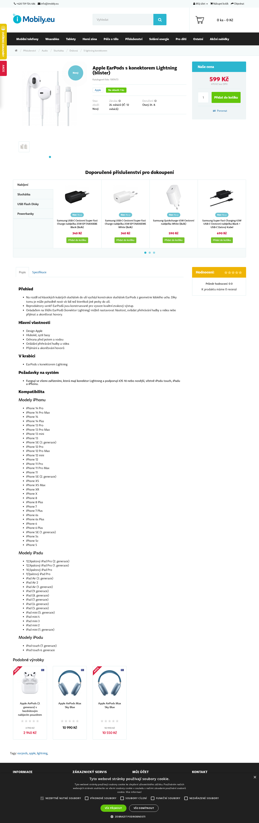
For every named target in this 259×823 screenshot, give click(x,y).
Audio (45, 50)
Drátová (74, 50)
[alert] (129, 798)
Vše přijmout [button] (113, 808)
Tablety (71, 39)
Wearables (52, 39)
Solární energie (159, 39)
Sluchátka (59, 50)
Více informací (134, 792)
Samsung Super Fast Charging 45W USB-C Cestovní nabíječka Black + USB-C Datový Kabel (221, 224)
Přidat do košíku (226, 97)
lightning (42, 753)
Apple (98, 90)
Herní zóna (90, 39)
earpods (22, 753)
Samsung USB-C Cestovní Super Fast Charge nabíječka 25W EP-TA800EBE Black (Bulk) (77, 224)
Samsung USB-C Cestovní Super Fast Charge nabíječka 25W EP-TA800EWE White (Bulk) (125, 224)
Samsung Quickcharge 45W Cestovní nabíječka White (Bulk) (173, 222)
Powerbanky (25, 213)
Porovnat (222, 110)
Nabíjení (22, 184)
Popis (22, 272)
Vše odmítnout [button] (144, 808)
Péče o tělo (111, 39)
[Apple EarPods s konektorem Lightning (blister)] (50, 99)
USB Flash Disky (28, 204)
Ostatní (198, 39)
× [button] (254, 777)
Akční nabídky (219, 39)
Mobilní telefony (27, 39)
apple (32, 753)
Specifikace (39, 272)
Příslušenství (133, 39)
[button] (129, 816)
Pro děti (181, 39)
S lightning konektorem (95, 50)
